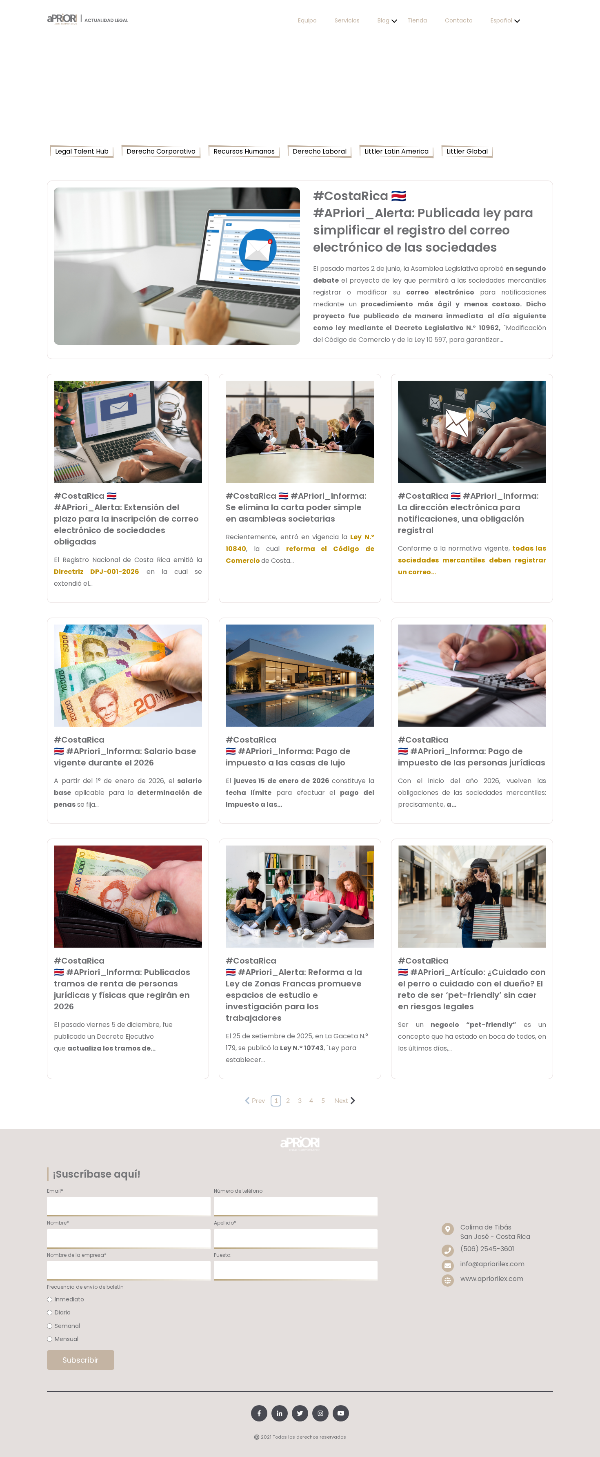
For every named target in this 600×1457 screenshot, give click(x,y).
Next (341, 1101)
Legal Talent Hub (82, 151)
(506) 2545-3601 (487, 1249)
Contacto (459, 20)
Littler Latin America (396, 151)
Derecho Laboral (320, 151)
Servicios (347, 20)
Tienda (417, 20)
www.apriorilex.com (491, 1278)
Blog (383, 20)
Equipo (307, 20)
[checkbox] (212, 1319)
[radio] (212, 1299)
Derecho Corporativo (161, 151)
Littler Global (467, 151)
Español (501, 20)
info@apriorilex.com (492, 1264)
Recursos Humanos (244, 151)
